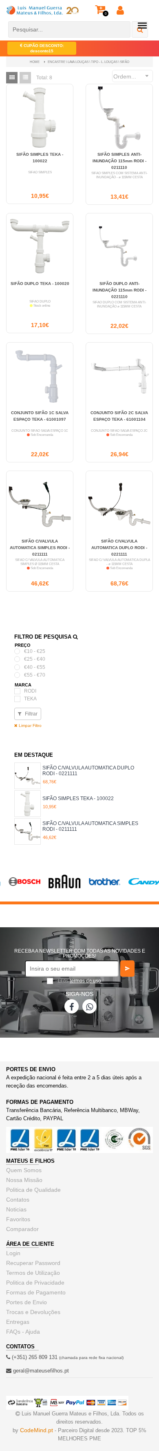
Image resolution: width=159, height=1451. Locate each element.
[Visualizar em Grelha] (12, 77)
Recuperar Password (33, 1263)
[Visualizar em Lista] (25, 77)
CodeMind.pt (36, 1430)
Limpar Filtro (30, 725)
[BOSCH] (20, 885)
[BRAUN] (60, 888)
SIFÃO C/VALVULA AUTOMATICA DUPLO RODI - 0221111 (119, 547)
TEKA (30, 699)
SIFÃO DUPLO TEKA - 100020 (40, 283)
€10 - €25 (34, 651)
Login (13, 1253)
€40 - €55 (34, 667)
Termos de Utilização (33, 1272)
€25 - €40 (34, 659)
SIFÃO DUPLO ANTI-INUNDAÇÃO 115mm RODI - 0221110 (119, 290)
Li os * (81, 981)
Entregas (17, 1322)
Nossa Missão (24, 1180)
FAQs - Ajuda (23, 1331)
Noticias (16, 1209)
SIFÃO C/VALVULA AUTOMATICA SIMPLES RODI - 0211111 (40, 547)
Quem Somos (24, 1170)
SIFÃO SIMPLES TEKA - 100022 (78, 798)
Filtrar (31, 714)
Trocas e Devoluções (33, 1312)
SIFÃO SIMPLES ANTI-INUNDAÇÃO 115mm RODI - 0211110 (119, 161)
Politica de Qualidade (33, 1189)
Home (35, 62)
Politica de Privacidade (35, 1282)
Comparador (22, 1229)
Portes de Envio (26, 1302)
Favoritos (18, 1219)
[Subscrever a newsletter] (127, 968)
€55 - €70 (34, 675)
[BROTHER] (100, 886)
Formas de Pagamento (36, 1292)
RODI (30, 691)
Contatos (17, 1199)
